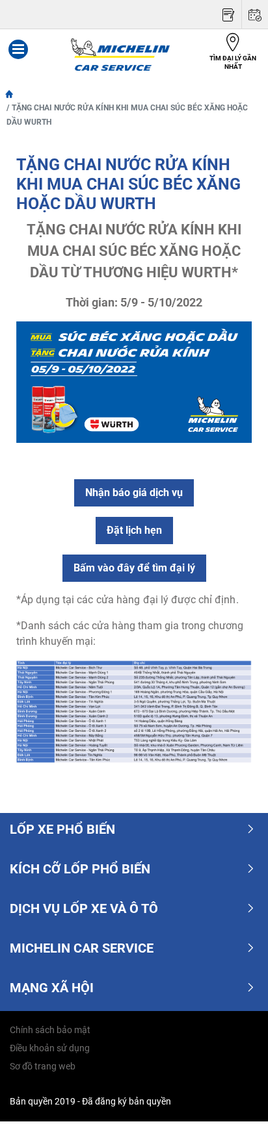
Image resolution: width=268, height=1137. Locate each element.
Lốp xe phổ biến (62, 829)
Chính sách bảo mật (50, 1030)
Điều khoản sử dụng (50, 1048)
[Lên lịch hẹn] (255, 14)
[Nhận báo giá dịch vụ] (228, 14)
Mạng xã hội (52, 987)
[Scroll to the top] (233, 1109)
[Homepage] (9, 93)
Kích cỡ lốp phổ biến (80, 868)
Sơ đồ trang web (42, 1066)
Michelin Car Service (82, 948)
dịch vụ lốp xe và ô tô (84, 908)
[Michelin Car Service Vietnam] (120, 54)
